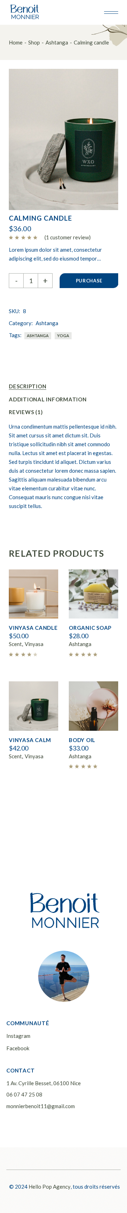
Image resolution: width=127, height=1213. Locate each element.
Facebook (17, 1048)
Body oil (82, 740)
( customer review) (67, 237)
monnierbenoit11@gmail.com (40, 1106)
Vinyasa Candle (33, 628)
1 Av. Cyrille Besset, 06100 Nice (43, 1083)
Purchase (89, 280)
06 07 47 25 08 (24, 1094)
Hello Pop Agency (50, 1186)
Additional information (48, 399)
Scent (15, 644)
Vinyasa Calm (30, 740)
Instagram (18, 1036)
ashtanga (38, 335)
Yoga (63, 335)
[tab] (27, 386)
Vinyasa (34, 644)
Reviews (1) (26, 412)
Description (27, 386)
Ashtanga (47, 323)
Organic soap (90, 628)
